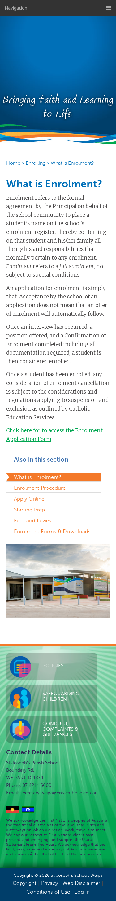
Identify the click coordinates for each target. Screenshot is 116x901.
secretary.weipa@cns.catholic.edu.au (59, 793)
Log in (82, 892)
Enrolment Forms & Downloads (52, 531)
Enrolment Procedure (40, 488)
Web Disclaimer (81, 883)
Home (13, 163)
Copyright (25, 883)
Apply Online (29, 499)
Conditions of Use (48, 892)
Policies (53, 665)
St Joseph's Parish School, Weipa (58, 52)
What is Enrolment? (72, 163)
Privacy (49, 883)
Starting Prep (29, 509)
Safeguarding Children (60, 696)
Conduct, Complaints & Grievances (60, 728)
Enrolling (35, 163)
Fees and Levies (32, 520)
